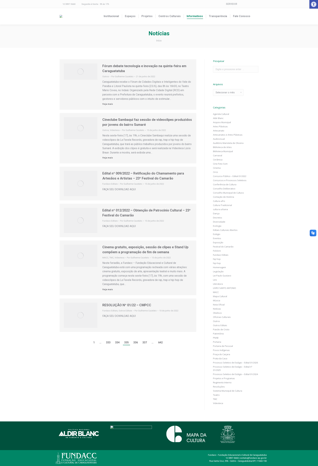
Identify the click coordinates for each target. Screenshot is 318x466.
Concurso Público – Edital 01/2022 (229, 176)
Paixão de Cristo (221, 329)
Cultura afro (219, 201)
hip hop (217, 259)
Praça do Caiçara (221, 354)
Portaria (217, 341)
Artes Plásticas (220, 126)
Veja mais (107, 104)
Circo (215, 172)
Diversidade (219, 221)
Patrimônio (218, 333)
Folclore (217, 250)
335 (126, 342)
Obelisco (217, 312)
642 (160, 342)
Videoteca (115, 130)
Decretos (217, 217)
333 (108, 342)
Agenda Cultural (221, 114)
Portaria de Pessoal (223, 346)
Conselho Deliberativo (224, 188)
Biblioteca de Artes (222, 147)
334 (117, 342)
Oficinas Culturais (222, 317)
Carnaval (217, 155)
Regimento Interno (222, 382)
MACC (105, 257)
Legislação (218, 271)
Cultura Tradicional (222, 205)
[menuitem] (111, 16)
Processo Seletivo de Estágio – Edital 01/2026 (235, 362)
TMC (111, 257)
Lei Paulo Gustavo (222, 275)
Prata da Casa (220, 358)
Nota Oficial (219, 304)
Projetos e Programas (224, 378)
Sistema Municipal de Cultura (227, 390)
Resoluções (219, 386)
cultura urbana (220, 209)
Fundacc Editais (110, 184)
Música (216, 300)
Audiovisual (219, 138)
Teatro (216, 394)
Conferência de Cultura (224, 184)
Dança (216, 213)
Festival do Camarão (223, 246)
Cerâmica (217, 159)
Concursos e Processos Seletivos (229, 180)
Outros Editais (125, 310)
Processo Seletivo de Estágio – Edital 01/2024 (235, 374)
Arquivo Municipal (222, 122)
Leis (215, 279)
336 (135, 342)
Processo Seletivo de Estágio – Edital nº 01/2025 (232, 368)
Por (122, 76)
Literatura (218, 283)
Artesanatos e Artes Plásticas (227, 134)
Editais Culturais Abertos (225, 230)
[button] (313, 4)
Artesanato (218, 130)
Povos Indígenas (221, 350)
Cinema (217, 167)
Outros (105, 76)
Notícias (217, 308)
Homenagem (219, 267)
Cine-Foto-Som (220, 163)
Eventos (217, 238)
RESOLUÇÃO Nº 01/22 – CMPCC (126, 305)
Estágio (216, 234)
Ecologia (217, 225)
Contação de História (223, 196)
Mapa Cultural (220, 296)
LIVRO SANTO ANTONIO (224, 288)
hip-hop (217, 263)
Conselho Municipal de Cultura (228, 192)
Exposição (218, 242)
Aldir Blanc (218, 118)
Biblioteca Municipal (223, 151)
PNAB (215, 337)
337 (144, 342)
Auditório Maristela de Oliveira (228, 143)
